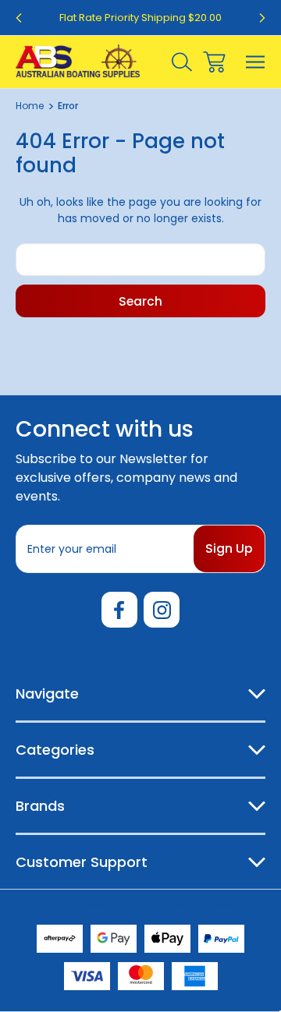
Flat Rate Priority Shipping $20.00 (140, 17)
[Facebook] (119, 610)
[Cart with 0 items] (214, 62)
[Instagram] (162, 610)
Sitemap (222, 906)
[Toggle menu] (255, 62)
